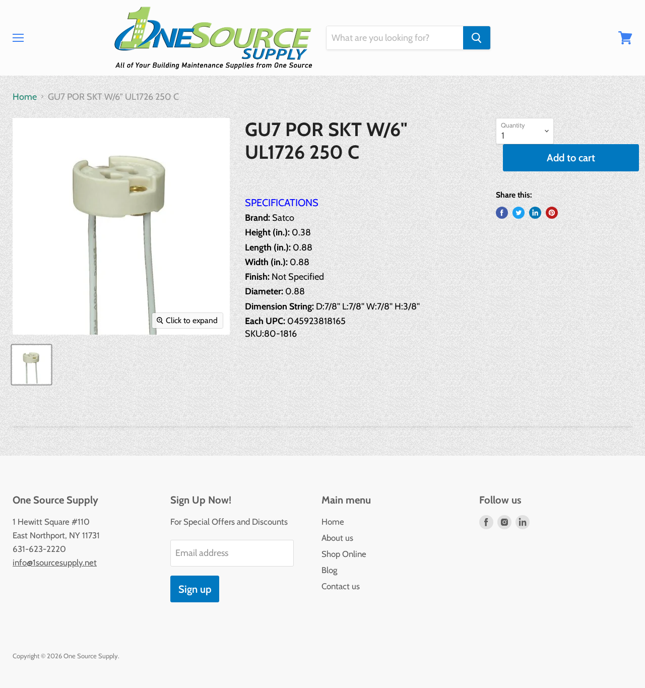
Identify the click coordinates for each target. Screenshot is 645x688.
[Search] (476, 37)
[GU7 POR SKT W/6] (31, 365)
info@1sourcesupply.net (55, 562)
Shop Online (343, 554)
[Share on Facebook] (502, 213)
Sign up (194, 589)
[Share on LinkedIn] (535, 213)
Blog (329, 570)
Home (25, 97)
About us (337, 538)
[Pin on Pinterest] (552, 213)
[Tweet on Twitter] (518, 213)
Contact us (340, 586)
